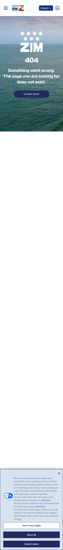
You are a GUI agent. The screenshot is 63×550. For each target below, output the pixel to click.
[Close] (59, 473)
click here (45, 500)
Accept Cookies (31, 544)
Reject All (31, 534)
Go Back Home (31, 94)
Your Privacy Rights (31, 525)
